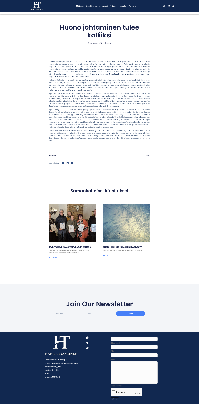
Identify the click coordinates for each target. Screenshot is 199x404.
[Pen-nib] (173, 6)
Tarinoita (132, 6)
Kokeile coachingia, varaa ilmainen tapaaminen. (62, 363)
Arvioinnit (113, 6)
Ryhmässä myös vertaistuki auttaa (70, 247)
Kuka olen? (123, 6)
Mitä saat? (80, 6)
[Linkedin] (169, 6)
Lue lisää (53, 257)
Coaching (90, 6)
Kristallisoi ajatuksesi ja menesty (122, 247)
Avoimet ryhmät (101, 6)
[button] (63, 163)
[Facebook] (164, 6)
